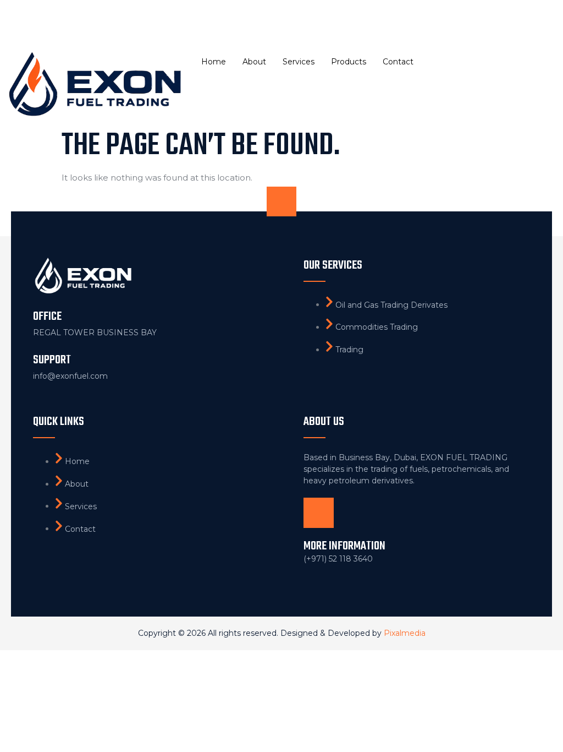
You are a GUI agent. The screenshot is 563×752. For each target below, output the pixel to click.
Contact (398, 62)
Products (348, 62)
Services (298, 62)
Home (213, 62)
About (254, 62)
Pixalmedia (405, 633)
